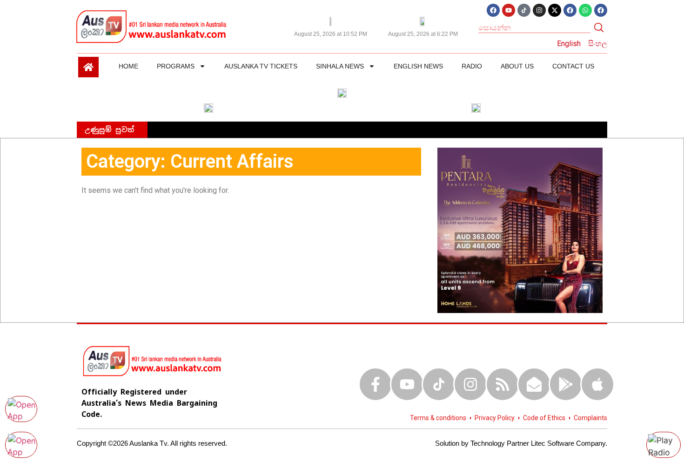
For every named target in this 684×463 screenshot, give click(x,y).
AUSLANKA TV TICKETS (260, 66)
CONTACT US (573, 66)
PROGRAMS (175, 66)
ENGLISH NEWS (418, 66)
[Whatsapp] (585, 10)
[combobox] (534, 27)
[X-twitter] (554, 10)
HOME (128, 66)
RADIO (472, 66)
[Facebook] (493, 10)
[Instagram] (539, 10)
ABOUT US (517, 66)
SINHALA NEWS (340, 66)
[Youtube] (508, 10)
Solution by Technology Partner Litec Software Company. (521, 443)
